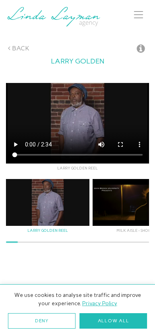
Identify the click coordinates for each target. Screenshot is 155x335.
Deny (41, 320)
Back (19, 48)
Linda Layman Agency (53, 17)
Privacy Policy (99, 303)
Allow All (113, 320)
